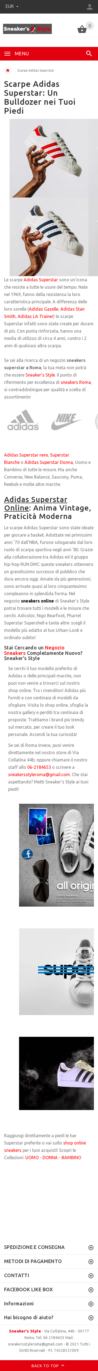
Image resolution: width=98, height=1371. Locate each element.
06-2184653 (39, 767)
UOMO (32, 1157)
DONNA (50, 1157)
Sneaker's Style (25, 1331)
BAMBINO (71, 1157)
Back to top (46, 1366)
